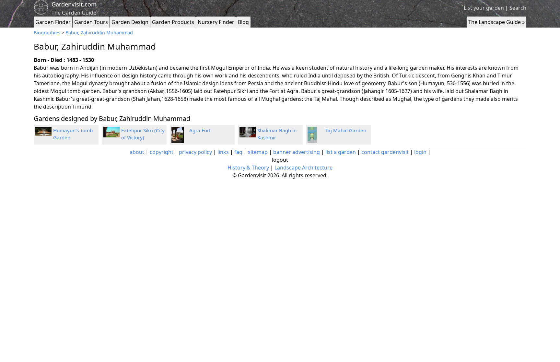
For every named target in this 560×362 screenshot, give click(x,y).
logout (280, 159)
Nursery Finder (216, 22)
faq (238, 152)
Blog (243, 22)
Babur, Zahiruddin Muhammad (99, 32)
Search (517, 7)
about (137, 152)
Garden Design (129, 22)
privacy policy (195, 152)
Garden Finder (53, 22)
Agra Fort (200, 130)
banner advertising (296, 152)
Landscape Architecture (303, 167)
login (420, 152)
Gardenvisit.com (74, 4)
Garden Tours (91, 22)
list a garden (340, 152)
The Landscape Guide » (496, 22)
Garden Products (173, 22)
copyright (161, 152)
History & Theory (248, 167)
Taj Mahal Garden (345, 130)
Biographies (47, 32)
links (223, 152)
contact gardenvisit (385, 152)
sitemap (258, 152)
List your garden (484, 7)
